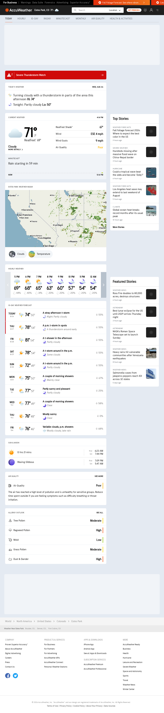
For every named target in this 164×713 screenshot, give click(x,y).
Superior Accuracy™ (80, 2)
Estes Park (76, 621)
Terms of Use (52, 706)
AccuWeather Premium (93, 664)
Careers (8, 658)
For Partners (49, 649)
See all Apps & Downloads (95, 653)
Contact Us (10, 667)
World (8, 621)
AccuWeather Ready (131, 644)
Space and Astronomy (132, 671)
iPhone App (89, 644)
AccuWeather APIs (52, 658)
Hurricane (127, 658)
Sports (125, 676)
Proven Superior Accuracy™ (16, 644)
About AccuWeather (13, 649)
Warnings (26, 2)
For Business (10, 2)
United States (44, 621)
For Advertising (50, 653)
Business (127, 649)
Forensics (50, 2)
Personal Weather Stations (55, 667)
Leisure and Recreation (132, 662)
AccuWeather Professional (95, 669)
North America (24, 621)
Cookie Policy (79, 706)
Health (126, 653)
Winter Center (128, 689)
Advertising (62, 2)
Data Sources (109, 706)
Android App (89, 649)
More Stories (118, 227)
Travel (125, 680)
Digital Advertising (13, 653)
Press (7, 662)
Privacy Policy (66, 706)
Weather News (129, 684)
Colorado (61, 621)
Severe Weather (129, 667)
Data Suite (37, 2)
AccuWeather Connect (53, 662)
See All (99, 512)
